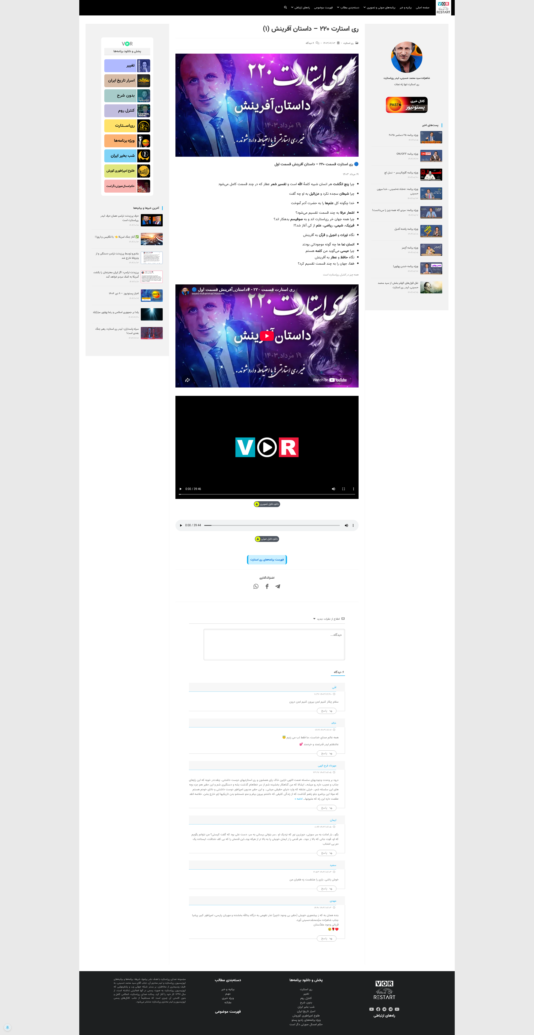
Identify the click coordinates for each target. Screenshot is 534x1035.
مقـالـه (227, 1002)
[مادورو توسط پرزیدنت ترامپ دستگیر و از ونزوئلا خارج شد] (152, 258)
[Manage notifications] (7, 1027)
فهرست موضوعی (228, 1011)
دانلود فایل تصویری (269, 504)
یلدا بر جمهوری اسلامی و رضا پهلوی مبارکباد (116, 312)
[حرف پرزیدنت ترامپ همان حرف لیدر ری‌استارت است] (152, 220)
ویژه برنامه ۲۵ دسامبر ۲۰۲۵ (403, 135)
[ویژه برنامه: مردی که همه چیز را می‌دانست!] (431, 212)
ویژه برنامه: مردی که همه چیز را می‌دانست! (395, 210)
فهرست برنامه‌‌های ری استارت (267, 559)
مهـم (227, 993)
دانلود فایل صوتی (269, 539)
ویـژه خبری (228, 998)
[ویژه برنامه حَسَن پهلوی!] (431, 268)
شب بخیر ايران (306, 1007)
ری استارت (348, 43)
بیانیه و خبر (227, 989)
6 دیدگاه (310, 43)
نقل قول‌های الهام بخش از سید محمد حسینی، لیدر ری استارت (398, 285)
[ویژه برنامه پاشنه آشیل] (431, 231)
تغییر (306, 993)
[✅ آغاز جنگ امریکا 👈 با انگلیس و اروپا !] (152, 239)
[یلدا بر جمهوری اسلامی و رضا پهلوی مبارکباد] (152, 314)
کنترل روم (306, 998)
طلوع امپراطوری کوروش (306, 1015)
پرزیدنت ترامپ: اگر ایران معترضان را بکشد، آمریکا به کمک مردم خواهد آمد (116, 274)
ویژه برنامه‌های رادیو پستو (306, 1020)
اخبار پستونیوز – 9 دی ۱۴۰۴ (124, 293)
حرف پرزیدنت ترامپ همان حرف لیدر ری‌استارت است (120, 218)
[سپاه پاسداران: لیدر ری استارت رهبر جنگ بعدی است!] (152, 333)
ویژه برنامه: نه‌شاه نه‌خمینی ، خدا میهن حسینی (397, 191)
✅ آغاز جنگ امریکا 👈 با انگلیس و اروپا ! (117, 237)
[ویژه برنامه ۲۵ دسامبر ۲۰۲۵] (431, 137)
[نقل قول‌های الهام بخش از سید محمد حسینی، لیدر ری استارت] (431, 287)
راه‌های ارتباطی (384, 1015)
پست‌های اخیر (430, 125)
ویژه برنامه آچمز (410, 247)
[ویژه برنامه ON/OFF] (431, 156)
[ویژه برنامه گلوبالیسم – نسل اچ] (431, 175)
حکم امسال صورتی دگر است (306, 1024)
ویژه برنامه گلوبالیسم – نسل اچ (401, 172)
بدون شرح (306, 1002)
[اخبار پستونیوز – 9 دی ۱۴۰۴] (152, 295)
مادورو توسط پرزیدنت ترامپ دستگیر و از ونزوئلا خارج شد (117, 255)
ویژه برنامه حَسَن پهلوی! (405, 266)
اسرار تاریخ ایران (306, 1011)
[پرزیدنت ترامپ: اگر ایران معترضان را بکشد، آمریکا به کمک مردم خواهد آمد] (152, 277)
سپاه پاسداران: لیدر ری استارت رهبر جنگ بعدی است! (117, 331)
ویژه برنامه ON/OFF (407, 153)
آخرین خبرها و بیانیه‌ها (146, 208)
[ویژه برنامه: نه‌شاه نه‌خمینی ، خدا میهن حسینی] (431, 193)
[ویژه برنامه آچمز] (431, 250)
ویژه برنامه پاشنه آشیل (406, 229)
